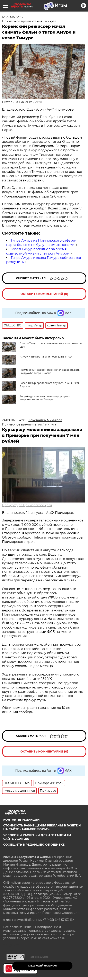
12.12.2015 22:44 (12, 17)
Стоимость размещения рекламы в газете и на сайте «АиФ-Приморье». (42, 827)
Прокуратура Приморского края (27, 505)
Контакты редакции (21, 820)
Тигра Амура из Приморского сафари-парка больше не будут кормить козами (41, 242)
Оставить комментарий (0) (44, 294)
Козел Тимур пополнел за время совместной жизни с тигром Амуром (38, 251)
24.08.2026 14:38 (13, 420)
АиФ (38, 102)
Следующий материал (42, 965)
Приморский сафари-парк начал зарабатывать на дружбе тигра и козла (50, 371)
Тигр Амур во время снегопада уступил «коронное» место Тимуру (45, 398)
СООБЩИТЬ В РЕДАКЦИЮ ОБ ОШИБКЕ (33, 844)
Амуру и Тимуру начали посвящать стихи (46, 356)
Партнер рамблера (38, 957)
